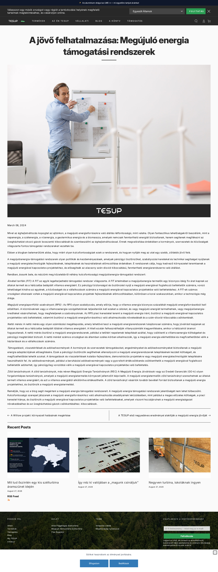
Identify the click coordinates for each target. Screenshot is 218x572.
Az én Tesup (60, 21)
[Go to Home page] (16, 21)
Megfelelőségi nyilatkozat (107, 529)
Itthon (10, 526)
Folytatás (196, 11)
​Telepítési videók (103, 526)
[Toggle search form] (196, 21)
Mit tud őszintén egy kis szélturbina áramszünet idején (33, 484)
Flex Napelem (57, 532)
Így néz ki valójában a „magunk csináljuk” (108, 482)
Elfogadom (94, 563)
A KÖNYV (115, 21)
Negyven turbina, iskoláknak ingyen (175, 482)
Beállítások (124, 563)
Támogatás (135, 21)
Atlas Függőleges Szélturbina (64, 526)
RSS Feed (13, 496)
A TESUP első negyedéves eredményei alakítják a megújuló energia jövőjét (162, 415)
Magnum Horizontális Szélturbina (66, 529)
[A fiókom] (204, 21)
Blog (99, 21)
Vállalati (82, 21)
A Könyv (11, 542)
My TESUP (12, 538)
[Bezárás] (215, 552)
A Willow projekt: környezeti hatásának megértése (40, 415)
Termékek (38, 21)
